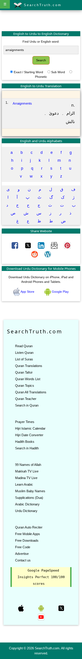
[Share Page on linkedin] (41, 245)
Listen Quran (24, 352)
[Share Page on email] (55, 245)
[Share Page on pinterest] (67, 245)
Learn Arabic (24, 484)
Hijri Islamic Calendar (30, 428)
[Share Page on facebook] (15, 245)
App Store (27, 291)
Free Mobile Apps (27, 534)
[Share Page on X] (28, 245)
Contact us (23, 560)
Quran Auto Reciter (28, 527)
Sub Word (58, 72)
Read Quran (24, 346)
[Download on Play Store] (41, 608)
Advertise (22, 554)
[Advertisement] (41, 20)
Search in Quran (26, 405)
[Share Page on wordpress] (47, 254)
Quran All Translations (30, 392)
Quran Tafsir (24, 372)
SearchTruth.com (42, 5)
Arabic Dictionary (27, 504)
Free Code (22, 547)
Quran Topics (24, 385)
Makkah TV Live (26, 471)
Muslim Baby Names (30, 491)
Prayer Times (24, 422)
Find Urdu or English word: (41, 41)
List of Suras (24, 359)
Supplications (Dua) (29, 497)
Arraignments (22, 103)
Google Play (60, 291)
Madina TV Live (26, 478)
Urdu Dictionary (26, 511)
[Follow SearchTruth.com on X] (61, 608)
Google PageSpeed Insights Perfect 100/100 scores (41, 577)
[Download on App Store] (21, 608)
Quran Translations (28, 366)
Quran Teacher (25, 399)
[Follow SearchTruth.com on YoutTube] (41, 617)
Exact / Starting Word (28, 72)
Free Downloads (26, 540)
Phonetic (41, 76)
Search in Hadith (27, 448)
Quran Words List (27, 379)
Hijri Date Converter (29, 435)
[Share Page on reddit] (35, 254)
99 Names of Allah (28, 465)
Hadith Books (24, 441)
